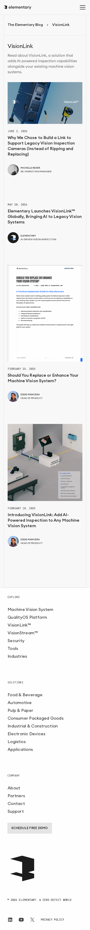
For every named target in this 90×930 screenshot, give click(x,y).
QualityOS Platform (27, 617)
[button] (81, 7)
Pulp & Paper (20, 710)
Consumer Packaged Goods (35, 718)
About (14, 788)
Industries (17, 656)
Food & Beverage (25, 695)
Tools (13, 648)
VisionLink (60, 25)
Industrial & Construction (33, 726)
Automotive (20, 703)
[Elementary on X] (32, 920)
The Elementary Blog (25, 25)
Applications (20, 749)
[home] (17, 7)
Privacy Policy (52, 919)
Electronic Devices (26, 734)
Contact (16, 804)
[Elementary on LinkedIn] (10, 920)
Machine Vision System (30, 609)
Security (16, 641)
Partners (16, 796)
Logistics (17, 742)
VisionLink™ (19, 625)
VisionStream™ (23, 633)
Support (16, 811)
